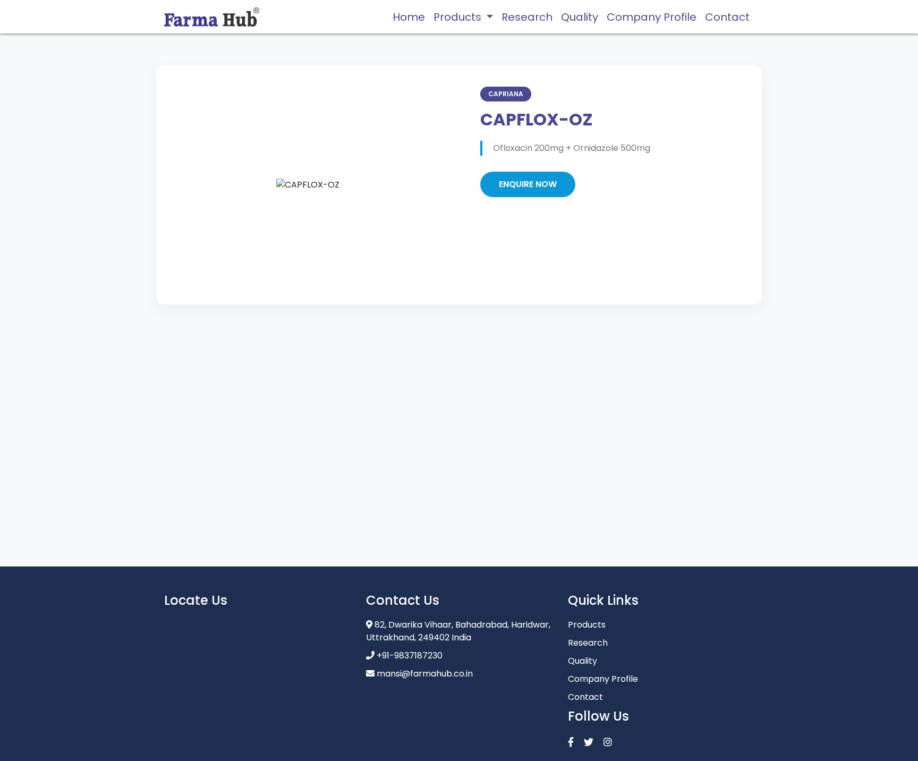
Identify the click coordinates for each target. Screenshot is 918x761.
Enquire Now (528, 184)
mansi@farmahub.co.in (425, 673)
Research (527, 17)
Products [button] (459, 17)
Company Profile (651, 17)
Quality (579, 17)
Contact (727, 17)
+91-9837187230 (410, 655)
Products (587, 625)
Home (409, 17)
